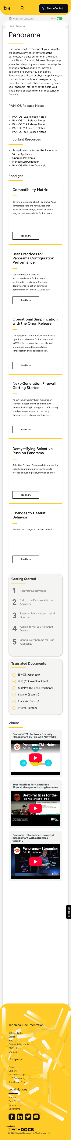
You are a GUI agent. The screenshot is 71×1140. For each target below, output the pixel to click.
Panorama (20, 26)
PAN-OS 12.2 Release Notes (29, 116)
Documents (14, 1108)
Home (11, 26)
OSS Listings (15, 1048)
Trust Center (15, 1101)
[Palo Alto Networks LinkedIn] (20, 1119)
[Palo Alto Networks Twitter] (28, 1119)
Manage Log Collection (25, 161)
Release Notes (16, 1033)
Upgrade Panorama (23, 158)
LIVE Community (17, 1078)
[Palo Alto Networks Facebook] (12, 1119)
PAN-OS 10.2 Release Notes (29, 131)
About (12, 1067)
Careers (13, 1070)
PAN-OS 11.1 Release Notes (28, 128)
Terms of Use (15, 1105)
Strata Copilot (55, 8)
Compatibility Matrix (19, 1044)
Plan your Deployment (33, 590)
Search (12, 1036)
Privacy (12, 1097)
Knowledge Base (17, 1082)
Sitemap (13, 1052)
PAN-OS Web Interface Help (29, 165)
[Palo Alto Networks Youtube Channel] (36, 1119)
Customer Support (18, 1074)
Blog (11, 1040)
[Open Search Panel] (22, 8)
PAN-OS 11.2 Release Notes (28, 124)
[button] (25, 236)
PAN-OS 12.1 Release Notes (28, 120)
